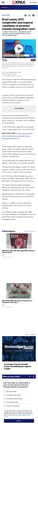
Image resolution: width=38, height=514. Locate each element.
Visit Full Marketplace (30, 231)
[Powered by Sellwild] (33, 334)
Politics (6, 15)
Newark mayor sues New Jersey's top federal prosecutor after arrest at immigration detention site (17, 135)
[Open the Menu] (3, 2)
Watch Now (33, 2)
